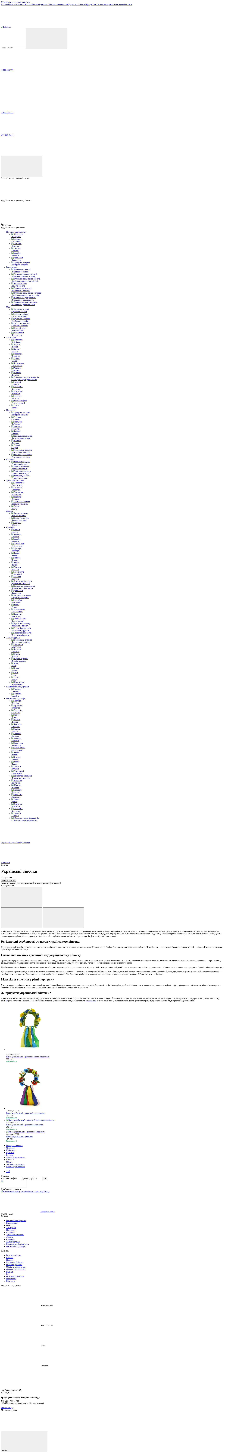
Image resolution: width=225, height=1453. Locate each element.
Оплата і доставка (40, 4)
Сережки (10, 1148)
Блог (94, 4)
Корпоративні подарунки (17, 687)
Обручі (9, 1162)
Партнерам (119, 4)
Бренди (89, 4)
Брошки (9, 1155)
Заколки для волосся (15, 1164)
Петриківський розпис (16, 232)
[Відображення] (21, 897)
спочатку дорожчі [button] (42, 883)
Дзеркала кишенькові (15, 1157)
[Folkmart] (14, 1187)
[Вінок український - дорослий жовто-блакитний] (115, 1027)
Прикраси (10, 410)
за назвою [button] (56, 883)
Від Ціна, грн (7, 1178)
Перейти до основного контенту (15, 2)
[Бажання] (112, 189)
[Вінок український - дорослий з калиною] (115, 1120)
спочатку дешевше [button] (25, 883)
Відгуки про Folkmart (76, 4)
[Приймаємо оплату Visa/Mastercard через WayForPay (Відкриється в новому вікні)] (25, 1191)
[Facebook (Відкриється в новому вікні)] (20, 24)
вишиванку (91, 1001)
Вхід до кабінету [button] (13, 1255)
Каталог (4, 4)
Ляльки (9, 511)
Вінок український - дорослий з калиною (24, 1125)
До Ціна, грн (28, 1178)
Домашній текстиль (15, 480)
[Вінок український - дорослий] (115, 1132)
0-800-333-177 (7, 70)
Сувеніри (10, 527)
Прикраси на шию (14, 1145)
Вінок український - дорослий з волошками (25, 1113)
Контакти (128, 4)
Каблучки (10, 1150)
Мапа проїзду (7, 1408)
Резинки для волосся (15, 1167)
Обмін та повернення (57, 4)
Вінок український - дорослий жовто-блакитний (27, 1057)
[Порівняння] (21, 166)
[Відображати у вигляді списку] (63, 917)
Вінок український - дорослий (19, 1136)
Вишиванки (11, 267)
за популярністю (8, 880)
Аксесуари (11, 337)
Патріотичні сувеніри (15, 698)
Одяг (8, 307)
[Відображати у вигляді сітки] (21, 917)
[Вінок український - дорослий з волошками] (115, 1086)
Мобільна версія (47, 1211)
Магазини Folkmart (23, 4)
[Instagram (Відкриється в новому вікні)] (59, 24)
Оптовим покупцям (105, 4)
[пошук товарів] (46, 38)
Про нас (11, 4)
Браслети (10, 1152)
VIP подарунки (13, 637)
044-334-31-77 (7, 135)
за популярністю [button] (8, 883)
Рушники (10, 459)
